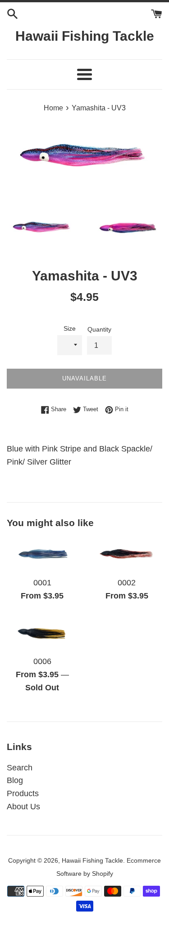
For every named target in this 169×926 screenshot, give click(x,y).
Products (23, 793)
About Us (23, 806)
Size (70, 328)
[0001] (42, 554)
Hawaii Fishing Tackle (84, 35)
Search (19, 767)
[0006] (42, 633)
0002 (127, 582)
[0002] (127, 554)
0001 (42, 582)
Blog (15, 780)
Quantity (99, 329)
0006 (42, 661)
